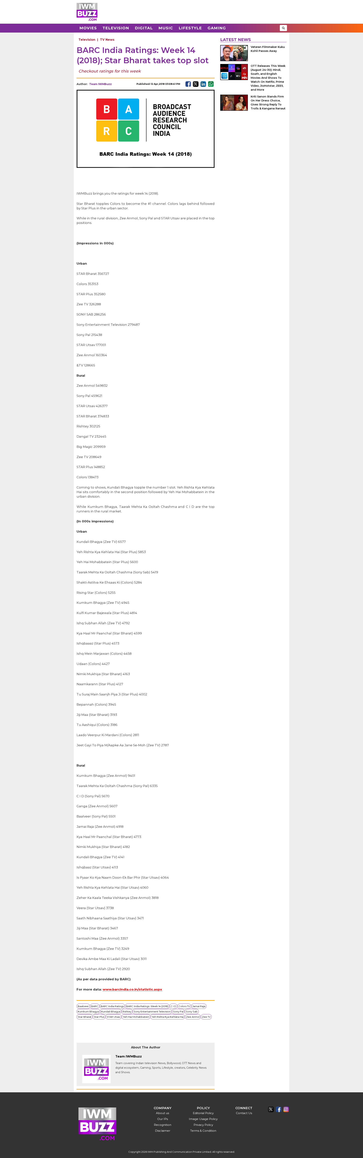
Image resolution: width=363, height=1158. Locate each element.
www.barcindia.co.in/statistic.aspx (132, 989)
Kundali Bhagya (110, 1011)
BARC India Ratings (112, 1006)
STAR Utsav (113, 1016)
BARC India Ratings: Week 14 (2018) (147, 1006)
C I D (173, 1006)
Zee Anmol (193, 1016)
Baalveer (83, 1006)
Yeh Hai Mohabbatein (136, 1016)
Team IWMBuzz (100, 84)
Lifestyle (190, 28)
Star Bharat (85, 1016)
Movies (88, 28)
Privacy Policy (203, 1125)
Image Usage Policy (203, 1119)
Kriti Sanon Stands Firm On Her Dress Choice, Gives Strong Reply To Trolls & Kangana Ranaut (268, 102)
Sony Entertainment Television (152, 1011)
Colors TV (184, 1006)
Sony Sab (192, 1011)
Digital (144, 28)
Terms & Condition (203, 1130)
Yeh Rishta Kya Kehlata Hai (167, 1016)
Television (115, 28)
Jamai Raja (198, 1006)
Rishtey (127, 1011)
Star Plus (99, 1016)
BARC (94, 1006)
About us (162, 1113)
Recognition (162, 1125)
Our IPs (162, 1119)
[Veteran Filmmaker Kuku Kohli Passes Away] (234, 53)
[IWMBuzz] (87, 12)
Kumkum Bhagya (88, 1011)
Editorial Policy (203, 1113)
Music (165, 28)
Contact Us (244, 1113)
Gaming (217, 28)
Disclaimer (162, 1130)
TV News (107, 39)
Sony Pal (178, 1011)
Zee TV (206, 1016)
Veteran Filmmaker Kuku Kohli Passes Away (268, 49)
